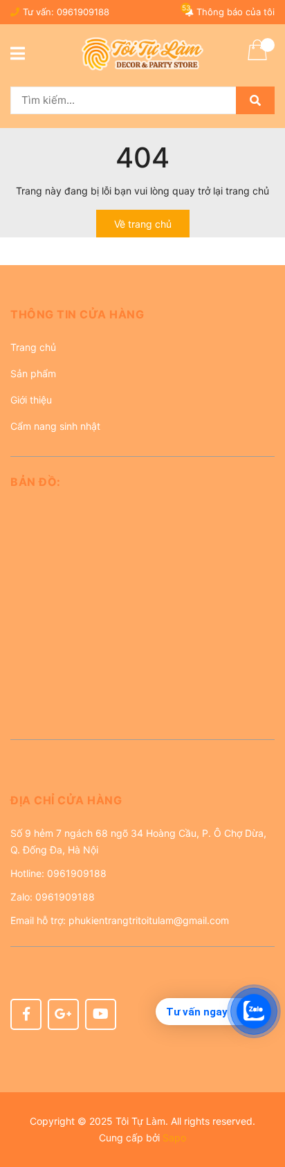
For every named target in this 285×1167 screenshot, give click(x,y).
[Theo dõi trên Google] (63, 1014)
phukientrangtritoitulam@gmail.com (148, 920)
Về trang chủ (143, 224)
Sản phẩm (33, 373)
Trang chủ (33, 347)
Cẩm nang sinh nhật (55, 426)
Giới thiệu (31, 400)
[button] (142, 319)
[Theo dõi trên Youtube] (100, 1014)
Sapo (174, 1137)
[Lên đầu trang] (260, 1101)
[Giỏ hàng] (257, 59)
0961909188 (83, 11)
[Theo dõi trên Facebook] (26, 1014)
